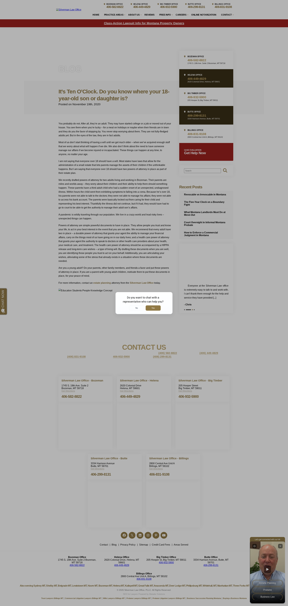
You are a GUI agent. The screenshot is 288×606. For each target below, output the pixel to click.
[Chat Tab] (144, 303)
